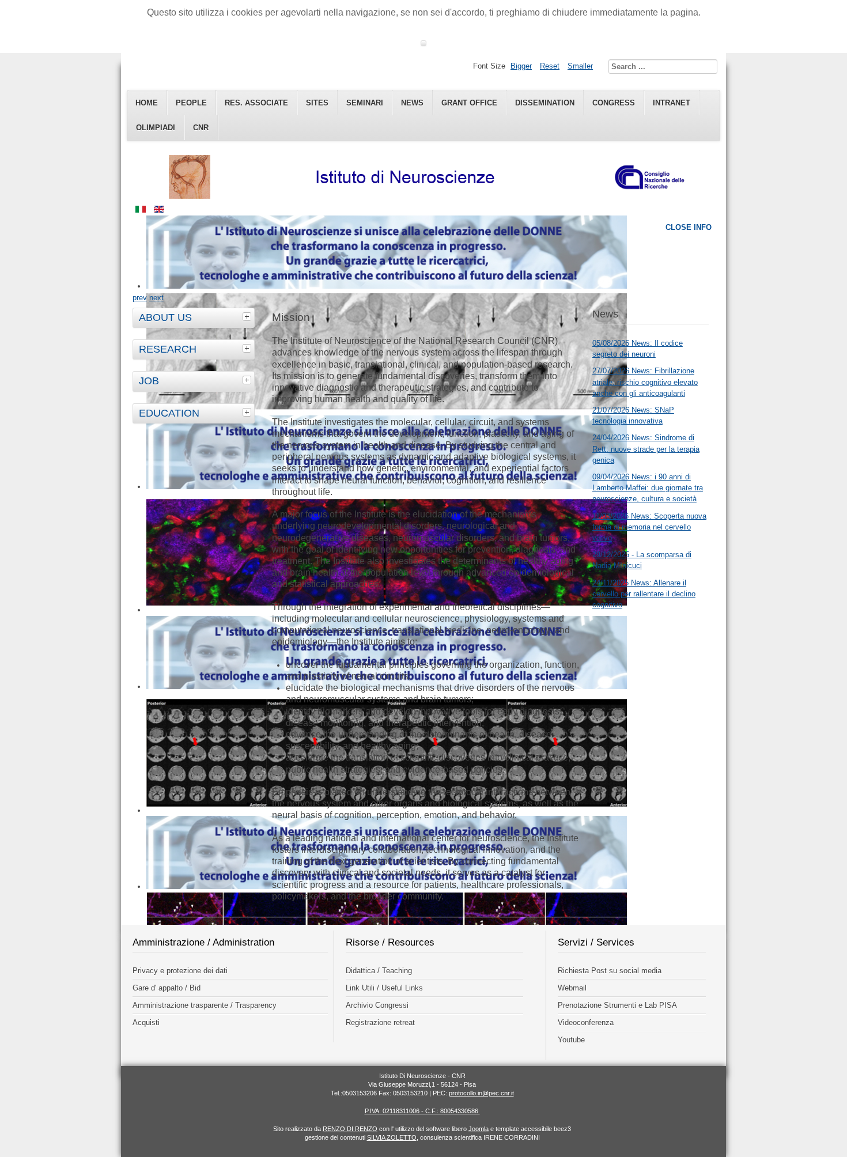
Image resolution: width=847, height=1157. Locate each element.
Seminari (364, 103)
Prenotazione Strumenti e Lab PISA (617, 1005)
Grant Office (469, 103)
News (412, 103)
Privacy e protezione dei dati (180, 970)
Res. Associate (256, 103)
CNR (201, 127)
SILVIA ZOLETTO (392, 1137)
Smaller (580, 66)
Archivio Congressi (377, 1005)
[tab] (248, 316)
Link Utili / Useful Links (384, 988)
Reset (549, 66)
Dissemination (544, 103)
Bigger (521, 66)
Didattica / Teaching (379, 970)
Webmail (572, 988)
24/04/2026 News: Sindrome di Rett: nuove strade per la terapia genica (645, 448)
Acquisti (146, 1022)
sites (317, 103)
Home (146, 103)
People (191, 103)
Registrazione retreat (380, 1022)
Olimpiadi (155, 127)
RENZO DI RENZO (350, 1128)
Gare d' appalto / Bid (167, 988)
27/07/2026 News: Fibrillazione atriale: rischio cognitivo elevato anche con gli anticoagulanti (645, 381)
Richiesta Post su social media (609, 970)
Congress (613, 103)
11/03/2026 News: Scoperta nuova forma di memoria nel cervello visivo (649, 527)
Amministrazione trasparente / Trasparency (205, 1005)
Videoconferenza (586, 1022)
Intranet (671, 103)
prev (140, 297)
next (156, 297)
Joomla (478, 1128)
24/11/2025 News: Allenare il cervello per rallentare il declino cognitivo (643, 593)
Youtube (571, 1039)
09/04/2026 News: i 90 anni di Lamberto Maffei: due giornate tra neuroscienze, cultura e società (647, 487)
